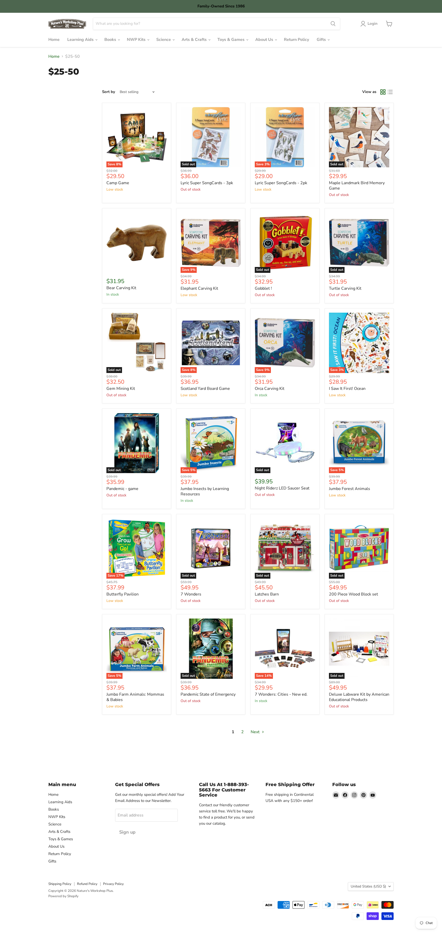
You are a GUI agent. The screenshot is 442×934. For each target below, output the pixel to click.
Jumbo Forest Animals (349, 489)
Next (256, 732)
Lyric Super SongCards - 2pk (281, 183)
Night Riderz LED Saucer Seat (282, 488)
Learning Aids (81, 39)
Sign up (127, 832)
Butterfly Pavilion (122, 594)
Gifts (322, 39)
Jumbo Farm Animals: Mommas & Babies (135, 697)
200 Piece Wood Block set (353, 594)
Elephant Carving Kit (199, 288)
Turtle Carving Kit (345, 288)
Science (164, 39)
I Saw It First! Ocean (347, 388)
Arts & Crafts (195, 39)
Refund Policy (87, 884)
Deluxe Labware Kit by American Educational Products (359, 697)
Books (110, 39)
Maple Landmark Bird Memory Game (357, 185)
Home (54, 39)
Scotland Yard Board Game (205, 388)
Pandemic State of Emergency (208, 694)
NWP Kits (137, 39)
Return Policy (296, 39)
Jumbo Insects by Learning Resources (205, 491)
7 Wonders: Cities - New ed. (281, 694)
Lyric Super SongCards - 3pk (207, 183)
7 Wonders (191, 594)
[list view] (390, 92)
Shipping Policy (59, 884)
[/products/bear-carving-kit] (136, 243)
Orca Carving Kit (269, 388)
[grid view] (382, 92)
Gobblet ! (263, 288)
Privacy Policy (113, 884)
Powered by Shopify (63, 896)
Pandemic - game (122, 489)
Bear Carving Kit (121, 288)
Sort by (108, 92)
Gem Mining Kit (120, 388)
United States (368, 886)
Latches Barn (267, 594)
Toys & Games (231, 39)
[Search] (333, 24)
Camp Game (117, 183)
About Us (264, 39)
